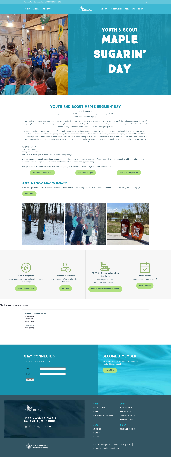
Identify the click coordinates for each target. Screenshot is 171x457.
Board (96, 433)
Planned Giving (127, 429)
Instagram (30, 427)
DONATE (124, 425)
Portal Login (126, 419)
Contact (142, 9)
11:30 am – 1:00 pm (85, 173)
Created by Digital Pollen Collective (106, 448)
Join (127, 9)
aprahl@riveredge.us (121, 188)
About (104, 9)
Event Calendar (145, 286)
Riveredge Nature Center (35, 313)
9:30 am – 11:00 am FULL (42, 173)
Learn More (109, 370)
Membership (126, 408)
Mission (97, 429)
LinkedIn (34, 427)
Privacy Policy (126, 445)
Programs (47, 9)
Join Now (65, 288)
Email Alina (29, 194)
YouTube (39, 427)
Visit (27, 9)
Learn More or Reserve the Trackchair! (105, 289)
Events (97, 412)
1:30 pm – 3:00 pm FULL (129, 173)
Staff (96, 437)
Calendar (36, 9)
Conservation (115, 9)
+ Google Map (29, 325)
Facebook (25, 427)
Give (133, 9)
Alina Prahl (54, 155)
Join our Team (127, 415)
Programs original (103, 415)
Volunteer (125, 412)
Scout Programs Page (26, 288)
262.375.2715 (47, 427)
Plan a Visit (99, 408)
